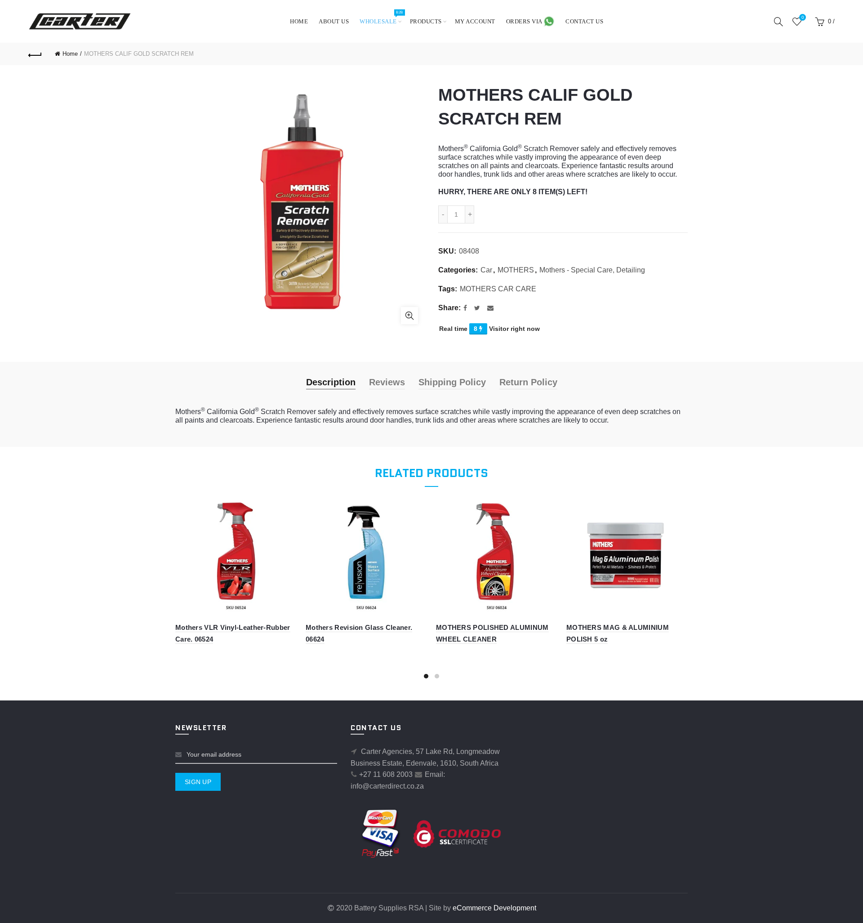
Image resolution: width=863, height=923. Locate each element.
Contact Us (584, 21)
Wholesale (381, 17)
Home (299, 21)
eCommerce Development (494, 908)
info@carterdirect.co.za (387, 786)
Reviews (387, 382)
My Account (475, 21)
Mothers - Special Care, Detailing (592, 270)
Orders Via (525, 21)
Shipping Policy (452, 382)
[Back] (35, 54)
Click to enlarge (409, 315)
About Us (334, 21)
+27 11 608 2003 (386, 774)
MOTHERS (516, 270)
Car (486, 270)
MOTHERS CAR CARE (498, 289)
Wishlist (802, 17)
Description (331, 382)
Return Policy (528, 382)
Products (426, 21)
